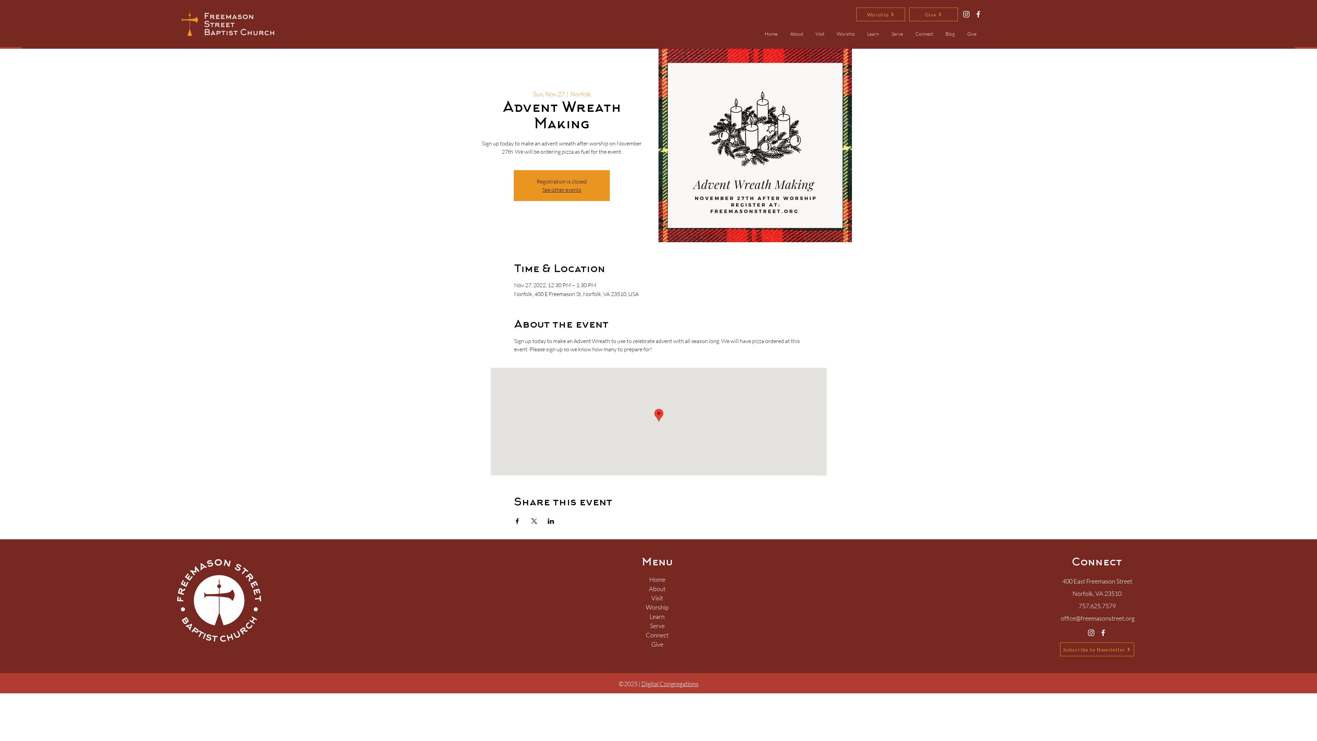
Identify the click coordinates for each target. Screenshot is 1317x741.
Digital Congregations (670, 683)
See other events (561, 189)
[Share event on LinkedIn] (551, 521)
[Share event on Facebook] (517, 521)
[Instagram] (966, 14)
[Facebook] (978, 14)
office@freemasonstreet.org (1098, 618)
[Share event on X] (534, 521)
